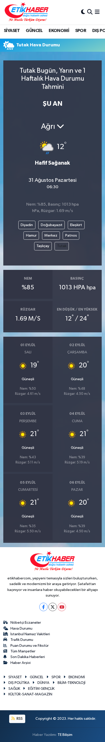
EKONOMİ (59, 30)
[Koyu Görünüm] (83, 12)
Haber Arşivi (20, 663)
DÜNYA (43, 683)
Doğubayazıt (51, 225)
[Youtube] (62, 607)
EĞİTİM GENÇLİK (41, 689)
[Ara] (90, 12)
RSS (19, 718)
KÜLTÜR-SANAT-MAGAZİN (30, 694)
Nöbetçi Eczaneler (25, 622)
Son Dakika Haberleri (27, 657)
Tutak (62, 246)
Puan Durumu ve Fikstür (29, 646)
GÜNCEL (34, 30)
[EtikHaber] (26, 12)
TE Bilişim (65, 735)
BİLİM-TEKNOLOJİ (71, 683)
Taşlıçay (42, 246)
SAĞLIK (14, 689)
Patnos (71, 235)
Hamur (31, 235)
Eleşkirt (76, 225)
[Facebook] (43, 607)
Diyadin (27, 225)
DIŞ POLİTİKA (19, 683)
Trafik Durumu (21, 640)
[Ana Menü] (97, 12)
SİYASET (12, 30)
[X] (52, 607)
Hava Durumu (21, 628)
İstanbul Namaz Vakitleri (30, 634)
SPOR (80, 30)
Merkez (50, 235)
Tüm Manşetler (22, 651)
